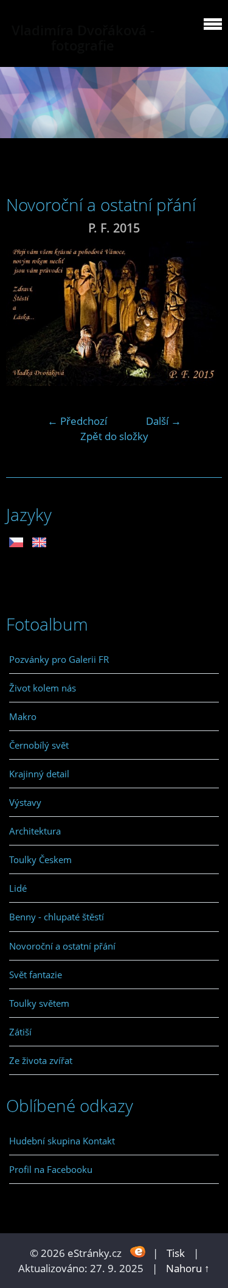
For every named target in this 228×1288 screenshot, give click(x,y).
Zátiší (20, 1032)
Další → (163, 421)
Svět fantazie (35, 974)
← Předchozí (77, 421)
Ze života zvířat (40, 1060)
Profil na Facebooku (50, 1169)
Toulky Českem (40, 859)
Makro (22, 716)
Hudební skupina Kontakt (62, 1141)
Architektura (35, 831)
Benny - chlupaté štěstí (56, 917)
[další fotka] (202, 314)
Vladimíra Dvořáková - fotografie (83, 38)
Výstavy (25, 802)
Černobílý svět (39, 745)
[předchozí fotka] (26, 314)
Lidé (18, 888)
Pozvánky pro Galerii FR (59, 659)
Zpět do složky (114, 436)
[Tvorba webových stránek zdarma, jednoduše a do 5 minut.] (138, 1251)
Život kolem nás (42, 688)
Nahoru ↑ (188, 1268)
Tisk (176, 1253)
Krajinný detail (39, 774)
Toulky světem (39, 1003)
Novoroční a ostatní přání (62, 946)
